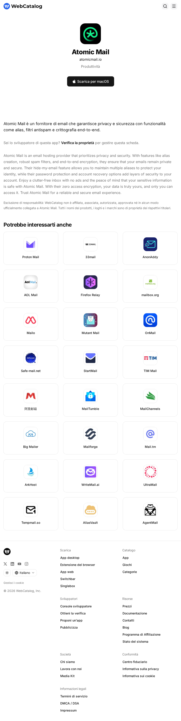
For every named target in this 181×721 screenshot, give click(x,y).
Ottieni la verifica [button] (73, 613)
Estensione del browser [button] (77, 565)
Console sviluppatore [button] (76, 606)
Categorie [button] (130, 572)
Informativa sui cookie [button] (139, 676)
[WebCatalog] (7, 551)
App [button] (126, 558)
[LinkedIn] (12, 564)
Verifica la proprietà (77, 143)
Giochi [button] (127, 565)
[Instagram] (26, 564)
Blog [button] (126, 627)
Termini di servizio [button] (73, 696)
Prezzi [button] (127, 606)
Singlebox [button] (67, 586)
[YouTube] (19, 564)
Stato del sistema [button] (135, 641)
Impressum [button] (68, 710)
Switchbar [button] (67, 579)
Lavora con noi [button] (71, 669)
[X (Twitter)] (5, 564)
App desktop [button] (69, 558)
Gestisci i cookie (14, 582)
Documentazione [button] (135, 613)
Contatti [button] (128, 620)
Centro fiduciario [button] (135, 662)
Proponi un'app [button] (71, 620)
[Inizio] (23, 6)
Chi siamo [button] (67, 662)
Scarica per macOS (93, 81)
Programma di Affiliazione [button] (141, 634)
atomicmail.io (90, 59)
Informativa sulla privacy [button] (141, 669)
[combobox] (24, 572)
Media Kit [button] (67, 676)
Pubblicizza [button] (69, 627)
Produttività (90, 66)
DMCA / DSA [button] (69, 703)
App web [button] (67, 572)
